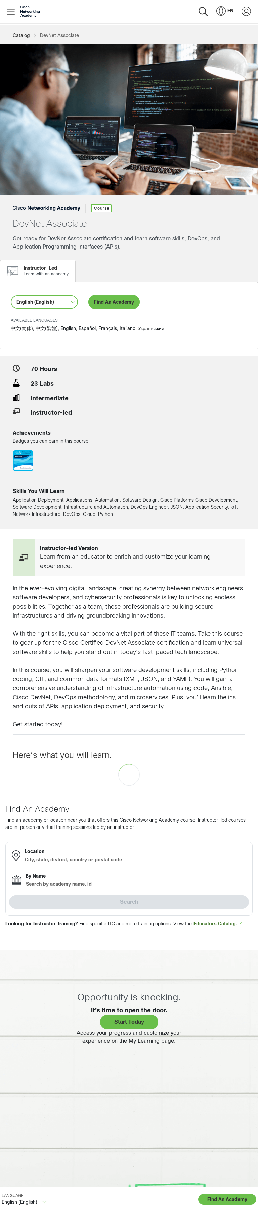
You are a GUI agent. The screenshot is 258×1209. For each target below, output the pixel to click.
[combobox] (225, 12)
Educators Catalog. (216, 923)
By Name (36, 876)
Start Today (129, 1022)
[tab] (38, 271)
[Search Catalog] (203, 11)
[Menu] (12, 12)
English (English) (35, 302)
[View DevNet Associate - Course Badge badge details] (23, 462)
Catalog (21, 35)
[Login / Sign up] (246, 11)
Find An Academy (114, 302)
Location (34, 851)
